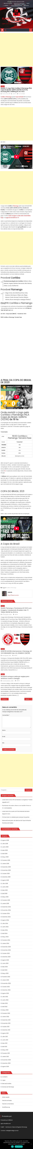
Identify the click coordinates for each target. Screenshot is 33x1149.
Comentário (6, 715)
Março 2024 (5, 937)
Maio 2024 (5, 930)
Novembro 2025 (6, 870)
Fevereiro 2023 (6, 976)
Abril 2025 (4, 893)
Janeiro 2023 (5, 980)
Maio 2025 (5, 890)
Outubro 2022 (6, 986)
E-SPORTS (6, 5)
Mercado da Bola (8, 3)
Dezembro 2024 (6, 907)
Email (3, 736)
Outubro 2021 (5, 1026)
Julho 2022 (5, 996)
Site (3, 743)
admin (14, 93)
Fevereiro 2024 (6, 940)
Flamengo (15, 206)
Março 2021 (5, 1050)
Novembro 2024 (6, 910)
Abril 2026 (4, 853)
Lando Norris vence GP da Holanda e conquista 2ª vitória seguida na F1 (17, 801)
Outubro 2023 (6, 953)
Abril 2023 (4, 970)
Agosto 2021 (5, 1033)
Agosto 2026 (5, 840)
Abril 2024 (4, 933)
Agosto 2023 (5, 960)
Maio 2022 (5, 1003)
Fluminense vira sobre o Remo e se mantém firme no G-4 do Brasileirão (16, 807)
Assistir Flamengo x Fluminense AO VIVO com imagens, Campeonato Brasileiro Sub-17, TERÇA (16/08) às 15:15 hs (16, 610)
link (5, 471)
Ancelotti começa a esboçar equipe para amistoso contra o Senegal (15, 677)
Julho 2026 (5, 843)
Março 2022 (5, 1010)
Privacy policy (18, 1146)
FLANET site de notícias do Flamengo (16, 20)
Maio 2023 (5, 966)
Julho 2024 (5, 923)
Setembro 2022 (6, 990)
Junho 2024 (5, 927)
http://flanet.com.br (13, 595)
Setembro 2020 (6, 1063)
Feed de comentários (8, 1104)
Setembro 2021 (6, 1030)
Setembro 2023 (6, 957)
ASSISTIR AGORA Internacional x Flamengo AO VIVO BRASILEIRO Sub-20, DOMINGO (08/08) (16, 652)
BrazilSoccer (7, 1123)
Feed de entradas (7, 1100)
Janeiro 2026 (5, 863)
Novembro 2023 (6, 950)
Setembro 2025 (6, 877)
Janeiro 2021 (5, 1056)
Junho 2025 (5, 887)
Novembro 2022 (6, 983)
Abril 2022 (4, 1006)
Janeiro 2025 (5, 903)
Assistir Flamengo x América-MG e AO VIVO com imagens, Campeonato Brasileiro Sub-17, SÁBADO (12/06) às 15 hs (29, 699)
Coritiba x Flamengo (6, 97)
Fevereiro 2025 (6, 900)
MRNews (10, 1120)
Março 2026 (5, 857)
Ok (12, 1146)
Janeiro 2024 (5, 943)
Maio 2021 (4, 1043)
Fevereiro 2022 (6, 1013)
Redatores (26, 5)
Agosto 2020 (5, 1066)
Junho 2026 (5, 847)
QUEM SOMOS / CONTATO (20, 4)
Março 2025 (5, 897)
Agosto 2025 (5, 880)
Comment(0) (21, 93)
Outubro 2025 (6, 873)
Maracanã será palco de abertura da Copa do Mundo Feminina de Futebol (16, 822)
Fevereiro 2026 (6, 860)
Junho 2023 (5, 963)
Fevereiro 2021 (6, 1053)
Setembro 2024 (6, 917)
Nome (3, 730)
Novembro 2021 (6, 1023)
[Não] (31, 1144)
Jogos (27, 3)
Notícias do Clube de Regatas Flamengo (16, 1127)
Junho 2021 (5, 1040)
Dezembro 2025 (6, 867)
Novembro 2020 (6, 1060)
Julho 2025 (5, 883)
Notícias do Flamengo (19, 3)
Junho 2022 (5, 1000)
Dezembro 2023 (6, 947)
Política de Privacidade (16, 5)
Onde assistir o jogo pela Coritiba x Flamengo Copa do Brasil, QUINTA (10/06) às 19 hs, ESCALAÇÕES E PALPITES (6, 699)
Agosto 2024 (5, 920)
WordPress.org (6, 1107)
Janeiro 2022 (5, 1016)
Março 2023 (5, 973)
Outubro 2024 (6, 913)
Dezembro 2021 (6, 1020)
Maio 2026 (5, 850)
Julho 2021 (5, 1036)
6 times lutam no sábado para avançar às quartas (15, 817)
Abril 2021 (4, 1046)
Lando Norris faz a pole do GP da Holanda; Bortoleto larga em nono (16, 813)
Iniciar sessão (5, 1097)
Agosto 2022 (5, 993)
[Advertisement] (16, 49)
